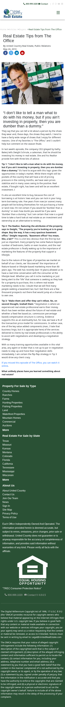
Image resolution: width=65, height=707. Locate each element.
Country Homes (10, 391)
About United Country (14, 490)
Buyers (22, 29)
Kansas (6, 448)
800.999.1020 (15, 595)
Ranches (7, 395)
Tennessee (8, 467)
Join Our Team (10, 498)
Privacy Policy (10, 513)
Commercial (8, 421)
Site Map (7, 509)
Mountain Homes (11, 418)
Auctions (7, 425)
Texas (5, 441)
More (5, 430)
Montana (7, 452)
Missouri (6, 444)
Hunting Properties (12, 402)
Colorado (7, 456)
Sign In (6, 506)
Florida (6, 460)
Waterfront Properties (13, 414)
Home (3, 29)
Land (5, 410)
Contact (44, 4)
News (5, 502)
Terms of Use (9, 517)
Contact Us (8, 494)
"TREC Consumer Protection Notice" (22, 588)
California (7, 463)
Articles (12, 29)
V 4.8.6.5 (41, 595)
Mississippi (8, 471)
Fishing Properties (12, 406)
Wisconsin (8, 475)
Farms (5, 399)
